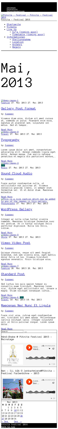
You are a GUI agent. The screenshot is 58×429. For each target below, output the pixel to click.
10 (15, 410)
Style (4, 237)
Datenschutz (12, 9)
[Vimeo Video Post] (10, 235)
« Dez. (5, 421)
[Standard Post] (10, 266)
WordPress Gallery (16, 209)
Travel (5, 134)
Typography (10, 139)
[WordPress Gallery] (29, 201)
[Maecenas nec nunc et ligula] (10, 297)
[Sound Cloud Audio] (10, 163)
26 (21, 416)
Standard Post (13, 274)
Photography (8, 203)
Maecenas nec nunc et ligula (26, 305)
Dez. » (18, 421)
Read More (7, 129)
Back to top (8, 427)
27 (3, 419)
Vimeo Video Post (15, 242)
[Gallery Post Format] (10, 100)
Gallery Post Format (18, 108)
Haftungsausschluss (15, 11)
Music (4, 168)
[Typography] (10, 132)
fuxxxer (9, 114)
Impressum (11, 7)
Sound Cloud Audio (16, 173)
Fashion (5, 103)
